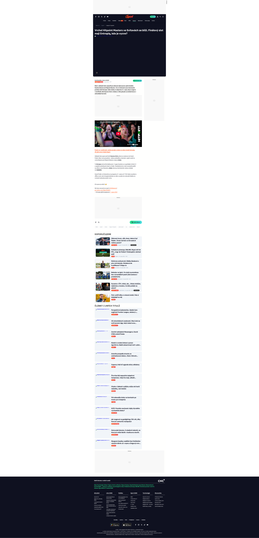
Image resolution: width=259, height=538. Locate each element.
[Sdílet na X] (99, 222)
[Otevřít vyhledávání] (160, 16)
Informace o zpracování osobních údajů (141, 532)
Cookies (151, 532)
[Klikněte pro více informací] (97, 73)
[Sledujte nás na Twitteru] (102, 17)
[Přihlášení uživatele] (157, 16)
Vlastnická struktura (110, 534)
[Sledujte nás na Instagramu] (99, 17)
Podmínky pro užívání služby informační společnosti (124, 532)
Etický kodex (137, 534)
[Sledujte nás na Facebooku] (96, 17)
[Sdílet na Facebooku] (96, 222)
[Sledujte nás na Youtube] (108, 17)
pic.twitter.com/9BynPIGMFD (102, 190)
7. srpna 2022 (113, 192)
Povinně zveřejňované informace (146, 534)
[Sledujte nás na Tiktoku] (105, 17)
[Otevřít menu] (163, 16)
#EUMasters (113, 188)
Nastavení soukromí (158, 532)
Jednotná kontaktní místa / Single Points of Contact (124, 534)
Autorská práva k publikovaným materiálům (105, 532)
